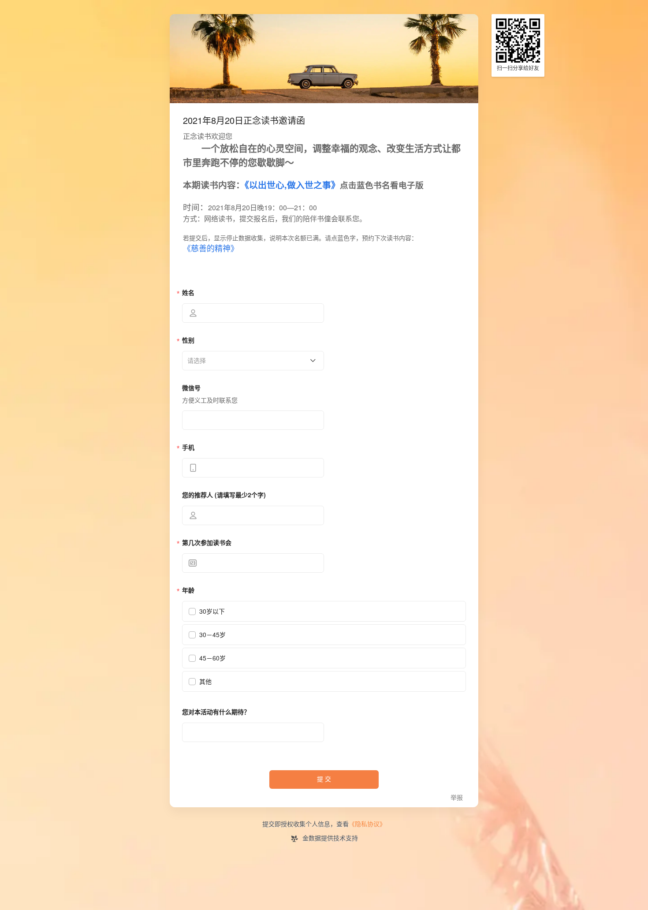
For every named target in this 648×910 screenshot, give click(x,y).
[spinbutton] (253, 563)
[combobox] (250, 360)
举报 (457, 798)
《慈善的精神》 (210, 248)
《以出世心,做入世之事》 (292, 185)
